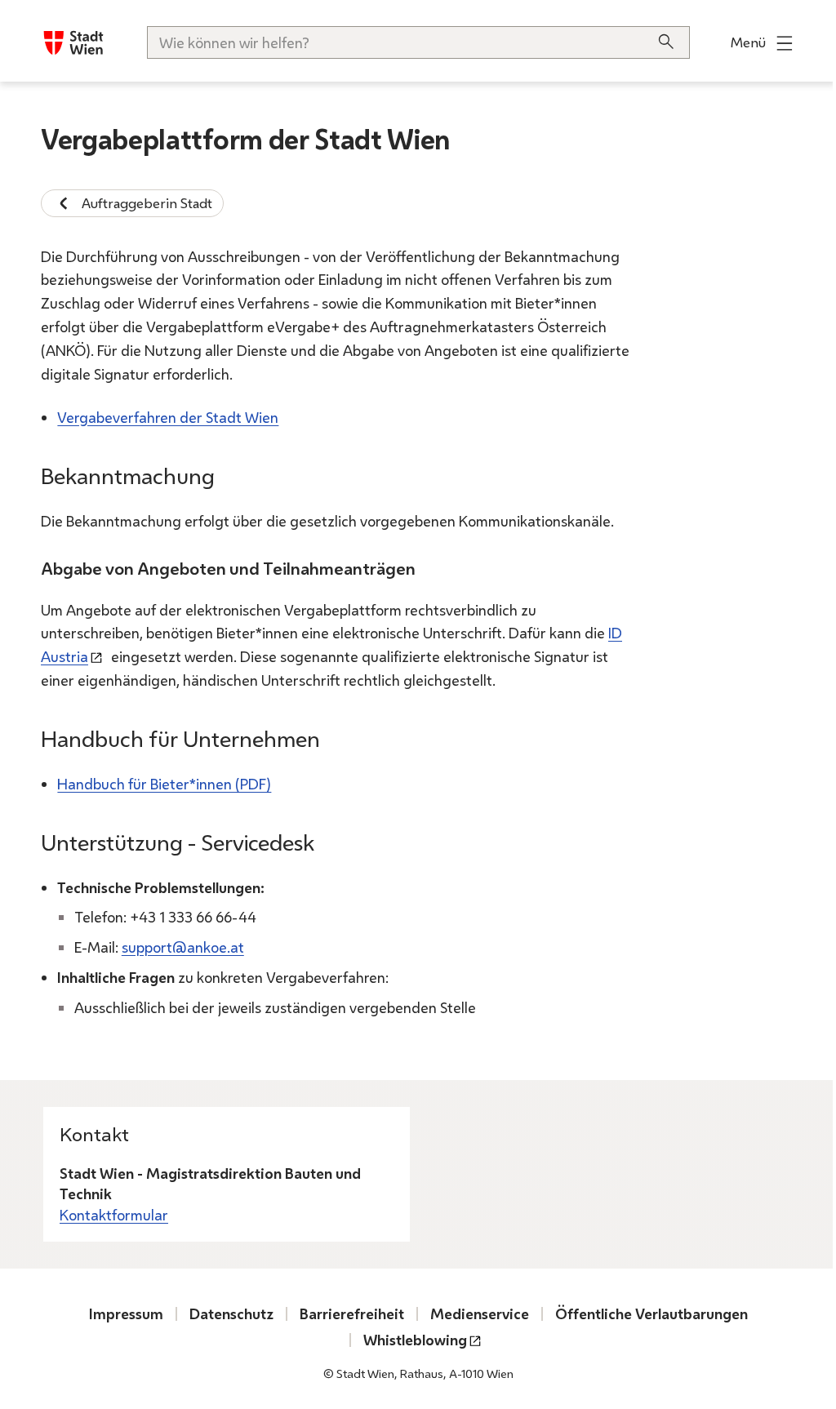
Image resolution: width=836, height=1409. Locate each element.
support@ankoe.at (183, 947)
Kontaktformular (114, 1215)
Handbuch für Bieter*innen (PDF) (164, 783)
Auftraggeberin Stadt (147, 202)
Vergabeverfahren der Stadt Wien (167, 417)
